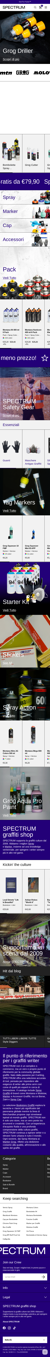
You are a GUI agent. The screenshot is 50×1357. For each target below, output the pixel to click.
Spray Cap (15, 1099)
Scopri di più (11, 59)
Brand (5, 1188)
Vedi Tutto (9, 122)
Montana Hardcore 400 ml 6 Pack (33, 331)
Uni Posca (30, 1231)
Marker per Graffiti (33, 1223)
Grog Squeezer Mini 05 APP (31, 547)
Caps (5, 1173)
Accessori (7, 1177)
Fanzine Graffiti (32, 1219)
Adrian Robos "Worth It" (31, 901)
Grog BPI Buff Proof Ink (11, 1235)
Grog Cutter (31, 165)
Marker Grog (9, 1142)
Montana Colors (32, 1207)
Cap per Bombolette (10, 1219)
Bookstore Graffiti (25, 1105)
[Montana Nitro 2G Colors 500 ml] (11, 734)
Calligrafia (6, 1239)
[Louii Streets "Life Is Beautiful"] (11, 883)
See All (7, 663)
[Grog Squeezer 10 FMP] (11, 529)
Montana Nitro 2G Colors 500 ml (10, 752)
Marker (8, 846)
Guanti (6, 460)
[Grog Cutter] (33, 148)
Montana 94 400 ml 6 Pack (11, 331)
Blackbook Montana (10, 1215)
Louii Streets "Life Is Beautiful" (11, 901)
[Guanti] (11, 444)
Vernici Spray (7, 1207)
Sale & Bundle (9, 1185)
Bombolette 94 (31, 1211)
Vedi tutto (9, 716)
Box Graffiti (7, 1227)
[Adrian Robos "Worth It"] (33, 883)
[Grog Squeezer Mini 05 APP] (33, 529)
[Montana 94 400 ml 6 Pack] (11, 313)
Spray (31, 843)
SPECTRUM (10, 1347)
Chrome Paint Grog (10, 1223)
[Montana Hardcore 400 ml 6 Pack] (33, 313)
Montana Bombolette (34, 1215)
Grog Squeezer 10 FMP (11, 547)
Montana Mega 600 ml (33, 752)
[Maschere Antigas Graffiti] (33, 444)
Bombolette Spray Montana (9, 168)
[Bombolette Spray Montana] (11, 148)
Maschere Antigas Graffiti (33, 462)
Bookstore (7, 1181)
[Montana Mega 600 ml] (33, 734)
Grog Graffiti (7, 1211)
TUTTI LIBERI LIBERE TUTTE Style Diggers (19, 1040)
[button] (40, 7)
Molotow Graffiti (32, 1227)
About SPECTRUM (15, 962)
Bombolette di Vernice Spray (36, 1235)
